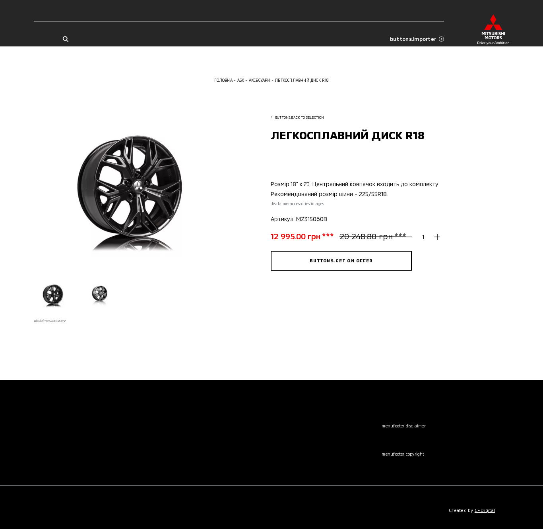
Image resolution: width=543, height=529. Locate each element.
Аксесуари (259, 80)
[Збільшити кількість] (434, 236)
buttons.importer (413, 39)
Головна (223, 80)
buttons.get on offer (341, 260)
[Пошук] (65, 39)
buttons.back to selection (299, 117)
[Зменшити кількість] (411, 236)
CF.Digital (485, 510)
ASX (240, 80)
